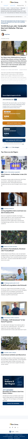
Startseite (3, 8)
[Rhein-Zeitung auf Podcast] (17, 427)
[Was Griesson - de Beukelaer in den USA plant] (14, 162)
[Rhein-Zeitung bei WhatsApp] (10, 427)
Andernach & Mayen (15, 8)
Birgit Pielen (7, 34)
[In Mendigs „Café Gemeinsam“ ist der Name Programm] (14, 308)
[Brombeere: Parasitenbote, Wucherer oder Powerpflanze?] (14, 237)
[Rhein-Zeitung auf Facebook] (12, 427)
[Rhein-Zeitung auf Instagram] (15, 427)
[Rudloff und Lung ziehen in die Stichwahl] (14, 273)
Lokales (7, 8)
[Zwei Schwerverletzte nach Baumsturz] (14, 343)
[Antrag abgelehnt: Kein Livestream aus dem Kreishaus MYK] (14, 199)
